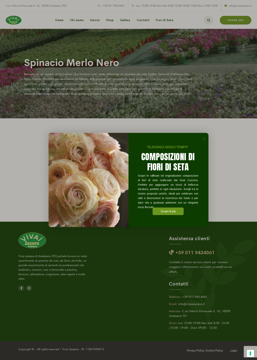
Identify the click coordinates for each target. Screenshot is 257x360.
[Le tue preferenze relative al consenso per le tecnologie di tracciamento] (250, 353)
